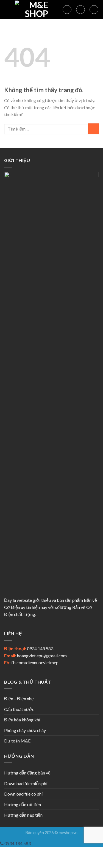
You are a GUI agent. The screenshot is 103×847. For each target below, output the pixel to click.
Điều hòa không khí (22, 719)
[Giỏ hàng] (94, 9)
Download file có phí (23, 793)
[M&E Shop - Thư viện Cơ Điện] (36, 9)
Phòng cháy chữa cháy (25, 730)
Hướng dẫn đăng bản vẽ (27, 772)
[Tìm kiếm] (67, 9)
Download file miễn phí (25, 783)
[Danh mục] (7, 9)
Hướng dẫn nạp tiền (23, 814)
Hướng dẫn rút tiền (22, 804)
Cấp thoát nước (19, 709)
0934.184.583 (17, 843)
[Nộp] (93, 128)
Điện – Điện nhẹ (19, 698)
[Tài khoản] (80, 9)
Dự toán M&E (17, 740)
